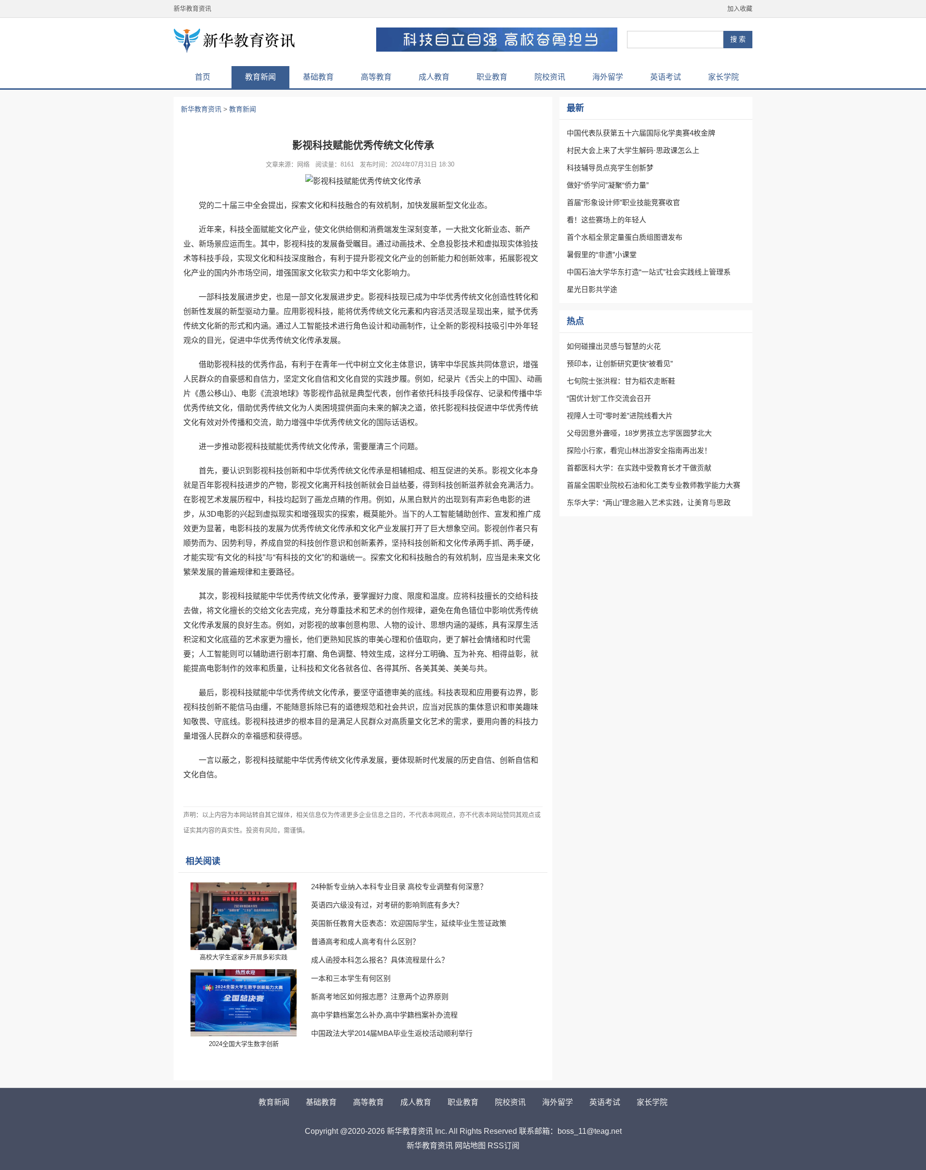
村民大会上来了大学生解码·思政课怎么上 (633, 150)
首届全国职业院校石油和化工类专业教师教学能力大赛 (653, 485)
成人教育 (434, 77)
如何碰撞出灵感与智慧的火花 (614, 346)
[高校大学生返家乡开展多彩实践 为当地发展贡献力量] (244, 916)
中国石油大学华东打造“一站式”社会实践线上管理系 (649, 272)
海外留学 (607, 77)
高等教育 (376, 77)
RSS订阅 (503, 1146)
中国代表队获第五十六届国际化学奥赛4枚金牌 (641, 133)
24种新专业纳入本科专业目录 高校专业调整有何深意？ (399, 886)
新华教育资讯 (192, 8)
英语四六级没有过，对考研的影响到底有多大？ (387, 905)
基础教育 (318, 77)
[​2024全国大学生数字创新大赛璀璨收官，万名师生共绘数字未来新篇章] (244, 1003)
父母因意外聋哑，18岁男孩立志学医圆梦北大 (639, 433)
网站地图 (470, 1146)
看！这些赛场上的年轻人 (606, 220)
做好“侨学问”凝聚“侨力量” (608, 185)
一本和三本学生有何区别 (351, 978)
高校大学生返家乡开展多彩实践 (243, 957)
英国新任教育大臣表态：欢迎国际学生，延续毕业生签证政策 (408, 923)
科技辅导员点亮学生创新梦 (610, 168)
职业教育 (492, 77)
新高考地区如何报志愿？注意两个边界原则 (380, 996)
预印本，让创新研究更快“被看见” (620, 363)
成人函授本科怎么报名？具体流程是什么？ (380, 960)
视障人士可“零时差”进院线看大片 (620, 416)
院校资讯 (549, 77)
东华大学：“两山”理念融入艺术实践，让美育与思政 (649, 502)
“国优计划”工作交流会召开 (609, 398)
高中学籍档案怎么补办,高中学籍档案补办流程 (384, 1015)
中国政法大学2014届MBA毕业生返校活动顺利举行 (392, 1033)
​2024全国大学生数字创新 (244, 1043)
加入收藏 (739, 8)
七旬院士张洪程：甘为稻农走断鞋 (621, 381)
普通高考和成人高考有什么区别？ (365, 941)
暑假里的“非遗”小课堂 (602, 254)
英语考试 (665, 77)
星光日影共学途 (592, 289)
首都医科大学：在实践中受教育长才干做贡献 (639, 468)
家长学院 (723, 77)
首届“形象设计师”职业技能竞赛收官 (623, 202)
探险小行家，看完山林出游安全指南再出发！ (639, 450)
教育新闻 (260, 77)
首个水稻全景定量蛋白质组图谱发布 (624, 237)
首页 (202, 77)
